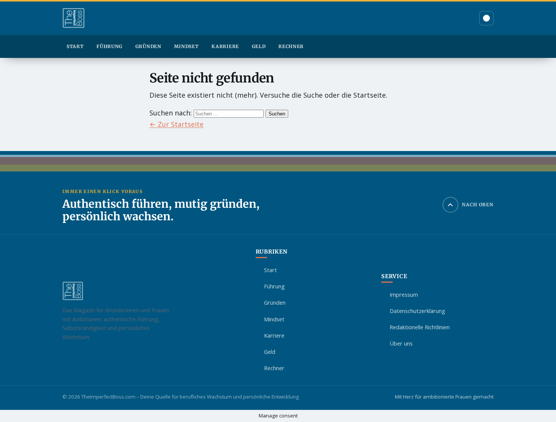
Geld (259, 46)
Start (75, 46)
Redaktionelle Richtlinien (420, 327)
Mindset (186, 46)
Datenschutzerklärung (417, 311)
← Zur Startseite (176, 124)
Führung (109, 46)
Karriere (225, 46)
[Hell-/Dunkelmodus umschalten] (486, 18)
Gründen (148, 46)
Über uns (401, 343)
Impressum (404, 294)
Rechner (291, 46)
